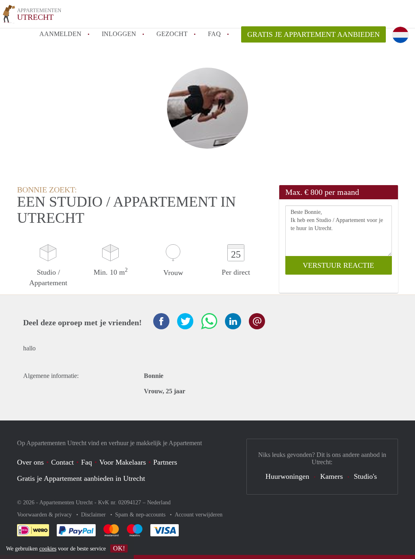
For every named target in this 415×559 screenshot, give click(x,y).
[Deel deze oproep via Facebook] (161, 321)
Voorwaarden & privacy (45, 515)
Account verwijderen (198, 515)
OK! (119, 548)
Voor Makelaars (122, 462)
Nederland (159, 502)
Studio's (365, 476)
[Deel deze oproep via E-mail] (257, 321)
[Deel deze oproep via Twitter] (185, 321)
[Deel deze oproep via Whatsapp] (209, 321)
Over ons (30, 462)
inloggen (119, 33)
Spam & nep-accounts (141, 515)
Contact (62, 462)
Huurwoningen (287, 476)
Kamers (331, 476)
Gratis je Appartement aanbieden (313, 34)
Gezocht (172, 33)
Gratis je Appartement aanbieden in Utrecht (81, 478)
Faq (86, 462)
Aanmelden (60, 33)
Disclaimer (94, 515)
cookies (47, 549)
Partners (165, 462)
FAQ (214, 33)
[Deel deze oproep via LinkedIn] (233, 321)
